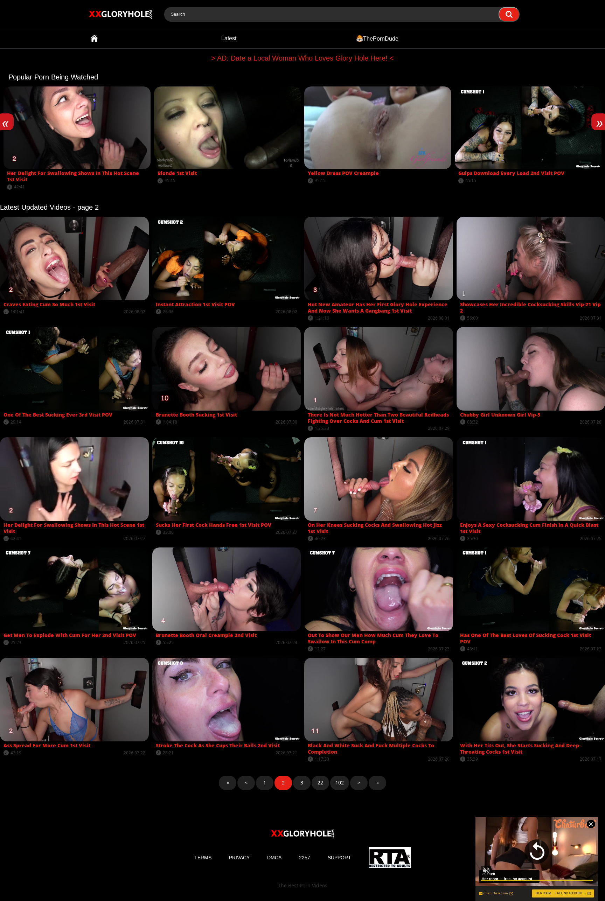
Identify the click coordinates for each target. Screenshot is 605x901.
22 (320, 782)
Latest (228, 38)
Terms (202, 857)
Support (339, 857)
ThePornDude (380, 38)
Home (94, 38)
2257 (304, 857)
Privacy (239, 857)
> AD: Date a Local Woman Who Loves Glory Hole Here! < (302, 58)
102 (339, 782)
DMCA (274, 857)
